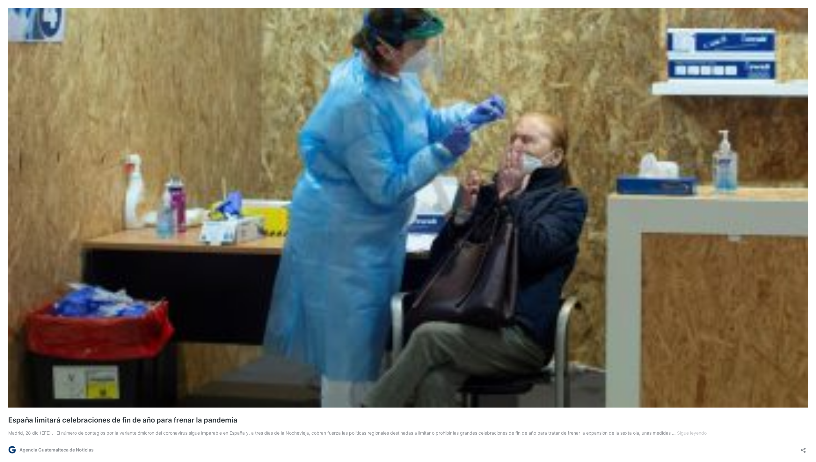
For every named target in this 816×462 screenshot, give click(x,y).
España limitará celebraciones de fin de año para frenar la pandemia (122, 420)
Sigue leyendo (692, 433)
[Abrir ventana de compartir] (803, 448)
